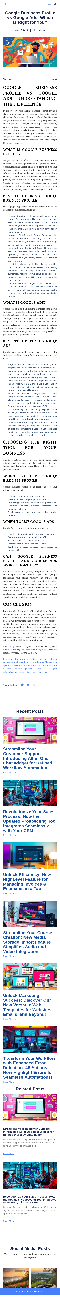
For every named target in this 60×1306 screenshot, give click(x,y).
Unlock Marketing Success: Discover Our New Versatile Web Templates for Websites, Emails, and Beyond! (28, 1005)
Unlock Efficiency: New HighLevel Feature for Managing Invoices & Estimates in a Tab (27, 881)
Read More (8, 1153)
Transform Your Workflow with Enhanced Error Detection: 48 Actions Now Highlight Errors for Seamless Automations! (29, 1068)
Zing (12, 646)
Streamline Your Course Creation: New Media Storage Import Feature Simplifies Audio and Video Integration (27, 942)
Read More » (9, 772)
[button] (49, 4)
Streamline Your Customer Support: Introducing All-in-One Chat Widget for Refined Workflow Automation (27, 758)
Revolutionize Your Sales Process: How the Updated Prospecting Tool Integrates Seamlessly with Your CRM (30, 821)
